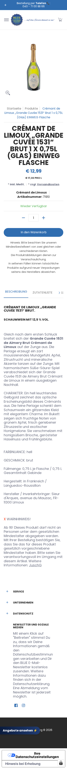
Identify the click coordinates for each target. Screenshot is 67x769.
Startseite (14, 108)
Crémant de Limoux (31, 192)
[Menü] (6, 20)
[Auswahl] (44, 217)
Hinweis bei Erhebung (22, 764)
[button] (60, 20)
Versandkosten (48, 184)
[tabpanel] (33, 435)
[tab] (16, 293)
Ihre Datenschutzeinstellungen (37, 755)
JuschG (35, 565)
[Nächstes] (59, 293)
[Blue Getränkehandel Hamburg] (33, 20)
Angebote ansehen (20, 730)
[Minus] (23, 217)
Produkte (31, 108)
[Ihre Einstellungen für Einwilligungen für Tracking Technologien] (61, 763)
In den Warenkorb (34, 232)
